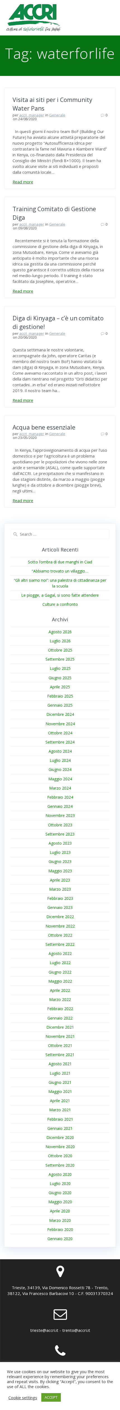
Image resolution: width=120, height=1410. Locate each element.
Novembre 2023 (60, 815)
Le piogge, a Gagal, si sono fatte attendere (60, 595)
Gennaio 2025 (60, 705)
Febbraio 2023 (60, 898)
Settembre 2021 (60, 1054)
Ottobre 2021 (60, 1045)
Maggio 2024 (60, 778)
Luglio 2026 (60, 640)
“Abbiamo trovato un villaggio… (60, 571)
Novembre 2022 (60, 926)
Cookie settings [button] (22, 1397)
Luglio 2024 (60, 760)
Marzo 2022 (60, 999)
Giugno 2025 (60, 677)
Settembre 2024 (60, 742)
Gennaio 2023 (60, 907)
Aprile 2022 (60, 990)
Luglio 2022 (60, 962)
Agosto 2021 (60, 1063)
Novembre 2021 (60, 1036)
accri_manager (31, 115)
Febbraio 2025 (60, 696)
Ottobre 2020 (60, 1155)
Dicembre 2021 (60, 1027)
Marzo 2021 (60, 1109)
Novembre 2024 (60, 723)
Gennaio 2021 (60, 1128)
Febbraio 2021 (60, 1119)
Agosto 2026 (60, 631)
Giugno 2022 (60, 972)
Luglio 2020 (60, 1183)
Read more (23, 182)
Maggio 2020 (60, 1201)
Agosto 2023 (60, 843)
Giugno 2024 (60, 769)
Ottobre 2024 (60, 732)
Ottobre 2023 (60, 824)
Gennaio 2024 (60, 806)
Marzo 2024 (60, 788)
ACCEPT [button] (51, 1397)
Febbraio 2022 (60, 1008)
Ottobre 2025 (60, 650)
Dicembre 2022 (60, 916)
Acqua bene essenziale (44, 427)
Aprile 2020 (60, 1211)
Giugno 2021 (60, 1082)
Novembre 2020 (60, 1146)
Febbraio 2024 (60, 797)
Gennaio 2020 (60, 1238)
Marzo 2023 (60, 889)
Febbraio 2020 (60, 1229)
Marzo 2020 (60, 1220)
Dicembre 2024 (60, 714)
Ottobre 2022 (60, 935)
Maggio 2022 (60, 981)
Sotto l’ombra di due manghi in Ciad (60, 561)
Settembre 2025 (60, 659)
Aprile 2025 (60, 686)
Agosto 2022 (60, 953)
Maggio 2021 (60, 1091)
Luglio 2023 (60, 852)
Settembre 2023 (60, 834)
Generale (57, 115)
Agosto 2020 (60, 1174)
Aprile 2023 (60, 880)
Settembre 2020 (60, 1165)
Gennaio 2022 (60, 1018)
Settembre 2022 (60, 944)
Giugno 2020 (60, 1192)
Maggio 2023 (60, 870)
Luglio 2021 (60, 1073)
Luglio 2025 (60, 668)
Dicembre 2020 (60, 1137)
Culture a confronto (60, 604)
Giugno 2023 (60, 861)
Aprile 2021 (60, 1100)
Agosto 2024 (60, 751)
